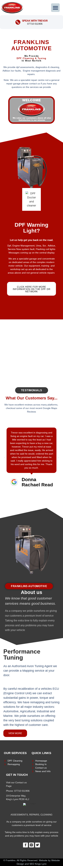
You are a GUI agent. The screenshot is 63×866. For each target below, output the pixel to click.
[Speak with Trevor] (17, 22)
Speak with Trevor (35, 20)
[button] (55, 7)
